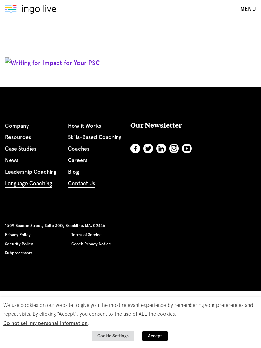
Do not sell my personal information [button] (45, 323)
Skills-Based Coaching (94, 137)
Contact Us (81, 183)
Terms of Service (86, 234)
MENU (248, 9)
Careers (77, 160)
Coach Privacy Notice (91, 244)
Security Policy (19, 244)
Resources (18, 137)
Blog (73, 172)
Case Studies (20, 148)
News (11, 160)
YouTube (187, 148)
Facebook (135, 148)
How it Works (84, 126)
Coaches (78, 148)
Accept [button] (155, 335)
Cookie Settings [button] (113, 335)
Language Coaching (28, 183)
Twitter (148, 148)
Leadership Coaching (30, 172)
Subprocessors (18, 252)
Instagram (174, 148)
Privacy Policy (18, 234)
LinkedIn (161, 148)
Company (17, 126)
